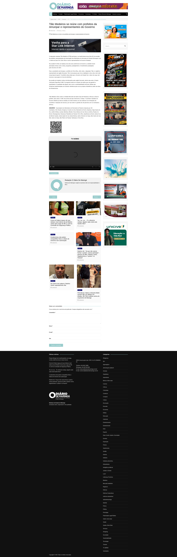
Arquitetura (105, 374)
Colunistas (88, 14)
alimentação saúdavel (108, 367)
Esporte (105, 432)
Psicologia (105, 512)
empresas (105, 419)
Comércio (105, 393)
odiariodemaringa (107, 499)
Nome (51, 326)
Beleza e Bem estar (108, 380)
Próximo (96, 197)
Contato (61, 14)
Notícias (55, 14)
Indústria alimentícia (108, 461)
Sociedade (105, 535)
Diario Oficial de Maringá (105, 14)
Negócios (105, 486)
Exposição (105, 441)
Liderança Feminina (108, 477)
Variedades (106, 551)
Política (63, 30)
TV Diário (94, 14)
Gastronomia (106, 448)
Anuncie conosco (116, 14)
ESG (104, 428)
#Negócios (105, 358)
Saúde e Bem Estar (108, 525)
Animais (105, 371)
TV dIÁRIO (105, 547)
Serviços (105, 528)
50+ (104, 361)
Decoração (105, 403)
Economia (81, 14)
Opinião (105, 502)
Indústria (105, 457)
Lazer (104, 473)
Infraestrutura (106, 464)
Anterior (54, 197)
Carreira (105, 383)
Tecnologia (105, 541)
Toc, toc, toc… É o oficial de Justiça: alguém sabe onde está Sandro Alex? (87, 222)
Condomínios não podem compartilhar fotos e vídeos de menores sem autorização (60, 238)
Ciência (105, 387)
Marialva (105, 480)
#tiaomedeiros (54, 173)
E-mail (51, 332)
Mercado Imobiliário (108, 483)
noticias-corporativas (108, 496)
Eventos (105, 438)
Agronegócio (106, 364)
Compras (105, 396)
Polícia (104, 506)
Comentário (52, 312)
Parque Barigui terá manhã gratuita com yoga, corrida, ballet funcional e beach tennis (60, 359)
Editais (104, 412)
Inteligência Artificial (108, 467)
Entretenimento (106, 422)
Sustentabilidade (107, 538)
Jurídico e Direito (107, 470)
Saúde (104, 522)
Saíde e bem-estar (107, 518)
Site (50, 338)
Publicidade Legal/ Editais (70, 14)
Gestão (105, 451)
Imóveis (105, 454)
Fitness (105, 445)
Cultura (105, 400)
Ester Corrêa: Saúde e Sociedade (111, 435)
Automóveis (106, 377)
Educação (105, 416)
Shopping (105, 531)
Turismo (105, 544)
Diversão (105, 406)
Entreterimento (106, 425)
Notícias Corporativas (108, 493)
